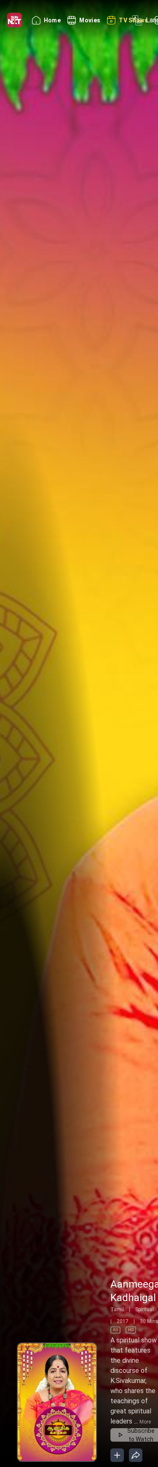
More (145, 1422)
